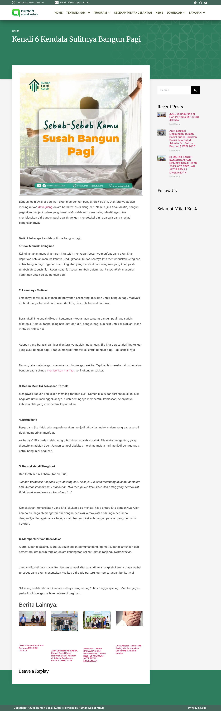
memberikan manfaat (61, 370)
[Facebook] (195, 2)
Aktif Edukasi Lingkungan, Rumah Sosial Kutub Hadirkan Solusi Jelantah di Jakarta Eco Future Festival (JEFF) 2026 (64, 655)
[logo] (25, 13)
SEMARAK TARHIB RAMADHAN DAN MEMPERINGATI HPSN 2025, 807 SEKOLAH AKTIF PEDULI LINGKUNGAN (94, 654)
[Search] (195, 90)
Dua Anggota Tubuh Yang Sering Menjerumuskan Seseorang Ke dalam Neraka (128, 649)
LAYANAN (195, 12)
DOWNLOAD (174, 12)
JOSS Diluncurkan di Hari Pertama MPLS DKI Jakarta (31, 648)
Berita (15, 30)
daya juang (45, 207)
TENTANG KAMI (76, 12)
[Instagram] (200, 2)
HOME (59, 12)
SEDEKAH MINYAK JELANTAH (133, 12)
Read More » (174, 124)
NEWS (159, 12)
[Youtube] (205, 2)
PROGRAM (100, 12)
